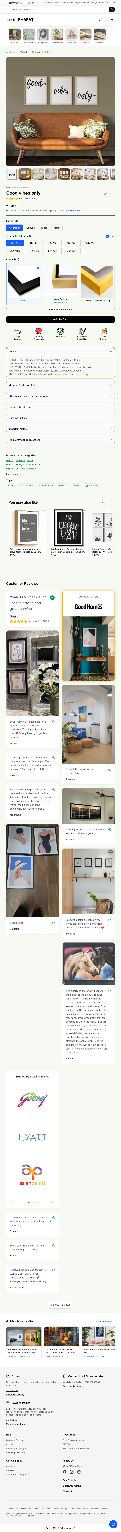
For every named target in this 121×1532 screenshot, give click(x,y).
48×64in (34, 250)
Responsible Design (16, 1474)
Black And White (26, 485)
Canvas (30, 227)
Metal (57, 227)
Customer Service (15, 1440)
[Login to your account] (105, 20)
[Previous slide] (12, 1202)
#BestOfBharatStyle (72, 1466)
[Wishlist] (99, 20)
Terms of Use (12, 1509)
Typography (91, 485)
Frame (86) (12, 259)
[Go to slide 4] (36, 1202)
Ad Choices (45, 1509)
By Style (20, 464)
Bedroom (31, 468)
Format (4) (12, 220)
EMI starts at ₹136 (75, 210)
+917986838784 (92, 1382)
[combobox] (57, 9)
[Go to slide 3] (33, 1202)
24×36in (90, 243)
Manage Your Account (17, 1424)
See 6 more (12, 474)
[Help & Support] (113, 1524)
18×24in (71, 243)
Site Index (33, 1509)
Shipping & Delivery (15, 1452)
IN (107, 236)
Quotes (76, 485)
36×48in (15, 250)
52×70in (52, 250)
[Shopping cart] (112, 20)
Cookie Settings (60, 1509)
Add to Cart (60, 319)
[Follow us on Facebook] (64, 1472)
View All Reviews (60, 1304)
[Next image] (109, 112)
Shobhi (31, 2)
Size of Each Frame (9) (19, 236)
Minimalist (63, 485)
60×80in (71, 250)
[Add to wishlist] (112, 194)
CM (112, 236)
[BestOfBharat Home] (20, 19)
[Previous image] (11, 112)
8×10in (15, 243)
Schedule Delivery (15, 1394)
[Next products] (109, 502)
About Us (10, 1466)
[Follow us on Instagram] (71, 1472)
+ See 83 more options (60, 309)
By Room (36, 52)
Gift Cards (67, 1444)
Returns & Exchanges (16, 1448)
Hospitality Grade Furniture (76, 1448)
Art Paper (14, 227)
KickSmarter (23, 187)
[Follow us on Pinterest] (79, 1472)
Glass (44, 227)
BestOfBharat (15, 2)
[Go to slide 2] (31, 1202)
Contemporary (33, 464)
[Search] (112, 9)
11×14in (34, 243)
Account (10, 1444)
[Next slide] (52, 1202)
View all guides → (105, 1321)
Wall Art (23, 52)
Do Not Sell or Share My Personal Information (88, 1509)
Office (48, 52)
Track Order (12, 1390)
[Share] (105, 194)
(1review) (30, 198)
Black (10, 485)
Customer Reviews (72, 1386)
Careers (10, 1470)
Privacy (24, 1509)
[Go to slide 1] (29, 1202)
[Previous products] (103, 502)
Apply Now (11, 1420)
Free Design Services (73, 1440)
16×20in (52, 243)
